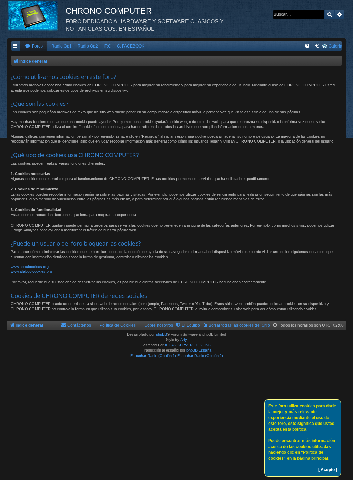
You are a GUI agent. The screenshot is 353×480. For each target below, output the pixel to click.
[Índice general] (36, 15)
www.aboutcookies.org (30, 266)
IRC (107, 46)
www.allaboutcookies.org (31, 271)
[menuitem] (33, 46)
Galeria (335, 46)
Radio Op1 (61, 46)
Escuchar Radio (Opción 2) (200, 356)
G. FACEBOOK (130, 46)
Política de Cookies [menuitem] (118, 325)
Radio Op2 (88, 46)
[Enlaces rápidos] (15, 46)
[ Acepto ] (327, 469)
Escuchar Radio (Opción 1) (153, 356)
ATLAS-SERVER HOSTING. (188, 345)
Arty (183, 339)
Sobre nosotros (158, 325)
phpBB (161, 334)
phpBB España (198, 350)
